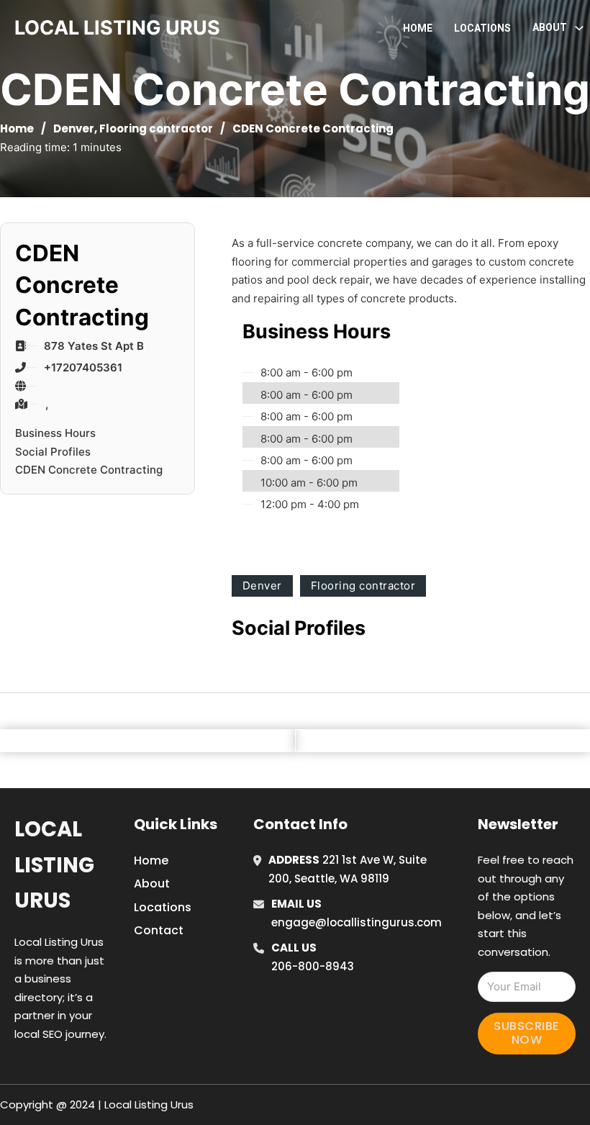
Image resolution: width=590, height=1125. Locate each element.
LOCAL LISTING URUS (117, 28)
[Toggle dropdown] (579, 28)
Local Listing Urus (54, 865)
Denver (73, 128)
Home (417, 28)
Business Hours (55, 433)
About (152, 883)
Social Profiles (53, 451)
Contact (158, 930)
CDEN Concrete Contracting (89, 469)
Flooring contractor (156, 128)
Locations (482, 28)
